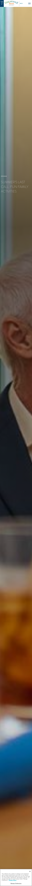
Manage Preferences (16, 883)
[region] (29, 3)
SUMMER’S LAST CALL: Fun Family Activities (14, 186)
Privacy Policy (12, 880)
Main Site (2, 2)
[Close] (30, 871)
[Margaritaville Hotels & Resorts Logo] (11, 3)
